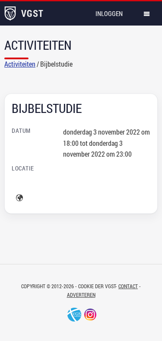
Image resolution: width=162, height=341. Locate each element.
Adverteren (81, 294)
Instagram (90, 315)
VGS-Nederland (74, 315)
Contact (128, 286)
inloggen (109, 13)
